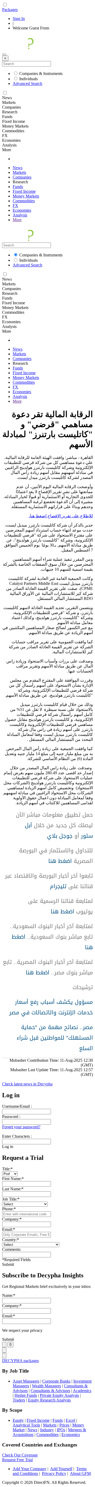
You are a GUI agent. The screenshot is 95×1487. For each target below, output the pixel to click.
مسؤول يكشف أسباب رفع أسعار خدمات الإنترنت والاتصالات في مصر (51, 1007)
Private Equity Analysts (59, 1395)
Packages (10, 9)
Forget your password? (21, 1127)
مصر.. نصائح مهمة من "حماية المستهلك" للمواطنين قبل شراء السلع (55, 1038)
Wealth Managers (46, 1386)
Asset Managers (26, 1381)
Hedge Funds (26, 1395)
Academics (82, 1390)
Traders (19, 1400)
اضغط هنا (60, 861)
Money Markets (26, 196)
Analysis (20, 215)
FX (15, 205)
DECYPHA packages (20, 1360)
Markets (19, 172)
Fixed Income (24, 191)
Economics (70, 1434)
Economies (22, 210)
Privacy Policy (54, 1473)
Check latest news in (27, 1084)
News (17, 167)
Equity (18, 1420)
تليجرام (58, 886)
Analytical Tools (26, 1425)
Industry (47, 1430)
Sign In (19, 18)
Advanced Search (27, 83)
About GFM (80, 1473)
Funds (18, 186)
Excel (70, 1420)
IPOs (61, 1430)
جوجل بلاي (60, 836)
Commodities (24, 201)
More (17, 220)
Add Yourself (61, 1468)
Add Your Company (29, 1468)
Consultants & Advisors (50, 1390)
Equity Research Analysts (49, 1400)
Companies (22, 177)
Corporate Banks (56, 1381)
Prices (64, 1425)
